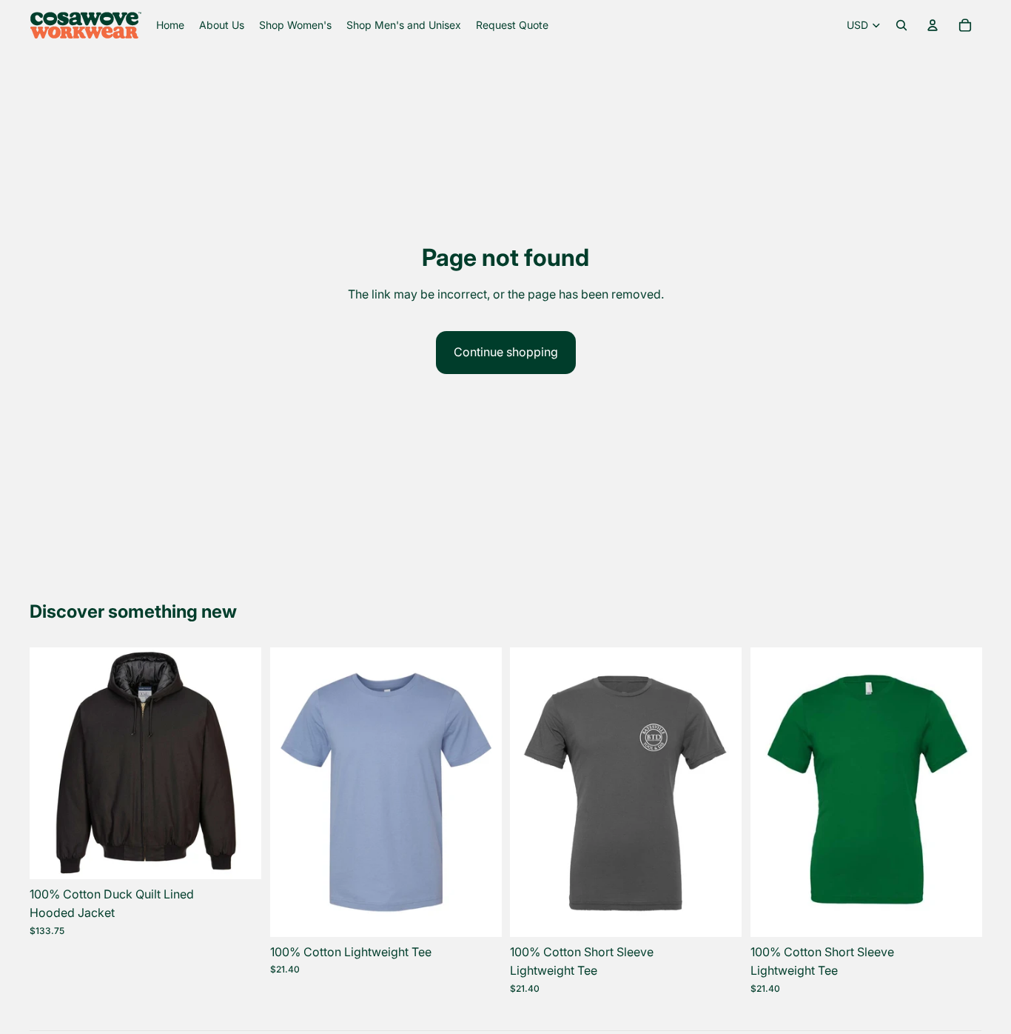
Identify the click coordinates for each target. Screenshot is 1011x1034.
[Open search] (901, 25)
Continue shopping (506, 351)
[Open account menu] (932, 25)
